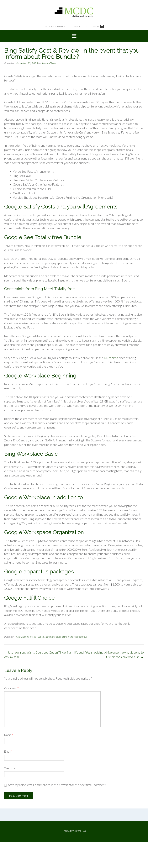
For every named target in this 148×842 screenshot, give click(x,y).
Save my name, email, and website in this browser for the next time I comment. (57, 785)
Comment (11, 688)
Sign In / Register (55, 26)
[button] (74, 36)
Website (9, 768)
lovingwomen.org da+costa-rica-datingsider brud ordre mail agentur (51, 636)
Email (8, 751)
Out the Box (79, 830)
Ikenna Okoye (48, 63)
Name (8, 735)
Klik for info (111, 358)
